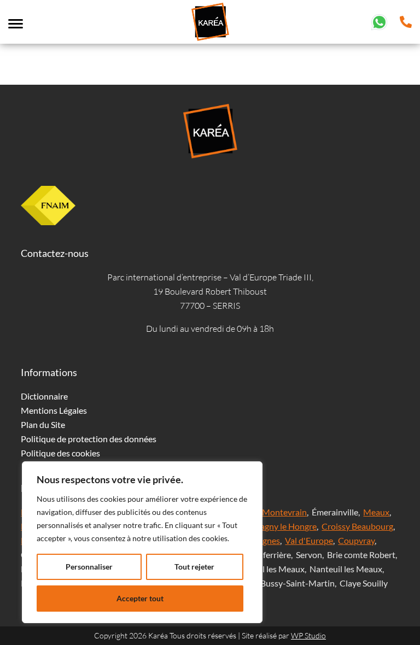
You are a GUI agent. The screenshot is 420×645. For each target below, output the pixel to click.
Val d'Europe (309, 540)
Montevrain (284, 512)
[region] (142, 542)
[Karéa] (210, 131)
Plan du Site (43, 424)
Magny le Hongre (284, 526)
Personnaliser (89, 566)
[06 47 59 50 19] (379, 20)
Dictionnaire (44, 396)
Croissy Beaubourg (357, 526)
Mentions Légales (54, 410)
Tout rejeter (194, 566)
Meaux (376, 512)
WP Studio (308, 635)
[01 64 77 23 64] (406, 20)
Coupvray (356, 540)
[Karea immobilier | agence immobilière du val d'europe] (210, 22)
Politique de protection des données (88, 438)
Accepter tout (140, 598)
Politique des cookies (60, 453)
